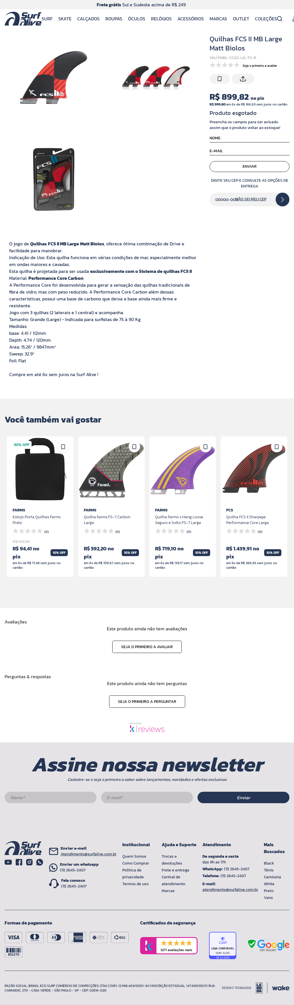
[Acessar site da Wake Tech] (280, 988)
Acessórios (190, 18)
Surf (47, 18)
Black (269, 863)
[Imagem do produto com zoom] (53, 78)
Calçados (88, 18)
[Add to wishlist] (220, 78)
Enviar (250, 166)
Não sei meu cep (250, 199)
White (269, 884)
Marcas (218, 18)
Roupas (113, 18)
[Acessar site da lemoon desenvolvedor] (245, 988)
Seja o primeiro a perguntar (147, 702)
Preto (269, 891)
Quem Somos (134, 856)
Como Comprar (135, 863)
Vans (268, 898)
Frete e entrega (175, 870)
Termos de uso (135, 884)
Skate (64, 18)
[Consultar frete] (282, 199)
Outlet (241, 18)
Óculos (136, 18)
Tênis (269, 870)
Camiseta (272, 877)
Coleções (266, 18)
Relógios (161, 18)
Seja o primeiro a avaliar (147, 647)
